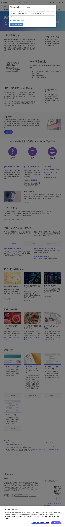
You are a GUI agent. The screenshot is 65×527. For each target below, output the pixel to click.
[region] (32, 516)
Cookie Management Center (13, 516)
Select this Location (16, 24)
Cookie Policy (47, 516)
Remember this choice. (18, 21)
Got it (56, 523)
